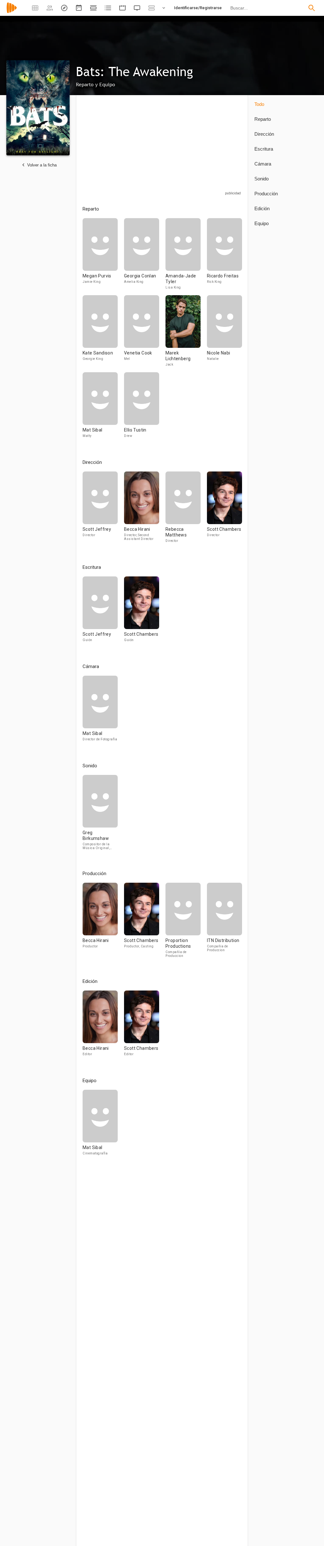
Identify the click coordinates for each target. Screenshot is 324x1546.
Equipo (261, 223)
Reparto (262, 119)
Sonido (261, 178)
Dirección (264, 134)
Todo (259, 104)
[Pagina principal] (11, 12)
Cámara (262, 163)
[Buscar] (311, 8)
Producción (266, 193)
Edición (262, 208)
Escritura (263, 149)
